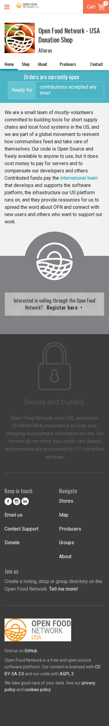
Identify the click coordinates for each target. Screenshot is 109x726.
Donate (12, 542)
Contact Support (21, 529)
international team (79, 178)
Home (9, 64)
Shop (26, 64)
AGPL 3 (67, 673)
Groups (66, 542)
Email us (13, 515)
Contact (96, 64)
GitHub (31, 650)
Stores (66, 501)
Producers (68, 64)
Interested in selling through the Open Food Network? (54, 304)
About (42, 64)
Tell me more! (63, 589)
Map (63, 515)
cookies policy (38, 689)
